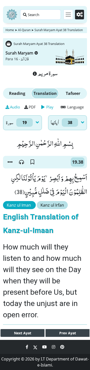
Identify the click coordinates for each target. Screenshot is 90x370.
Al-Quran (24, 30)
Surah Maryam (19, 53)
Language (75, 106)
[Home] (12, 14)
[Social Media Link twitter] (35, 347)
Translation (45, 93)
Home (10, 30)
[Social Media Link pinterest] (62, 347)
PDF (32, 106)
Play (49, 106)
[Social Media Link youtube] (45, 347)
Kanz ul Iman (19, 205)
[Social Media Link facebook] (27, 347)
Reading (17, 93)
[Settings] (79, 14)
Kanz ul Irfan (52, 205)
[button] (10, 162)
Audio (15, 106)
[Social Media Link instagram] (54, 347)
